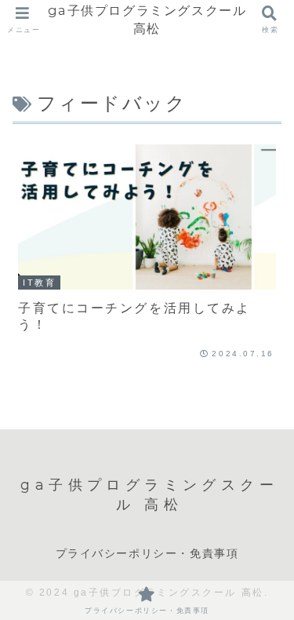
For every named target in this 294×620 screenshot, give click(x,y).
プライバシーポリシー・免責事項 (147, 553)
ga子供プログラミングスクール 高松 (147, 19)
